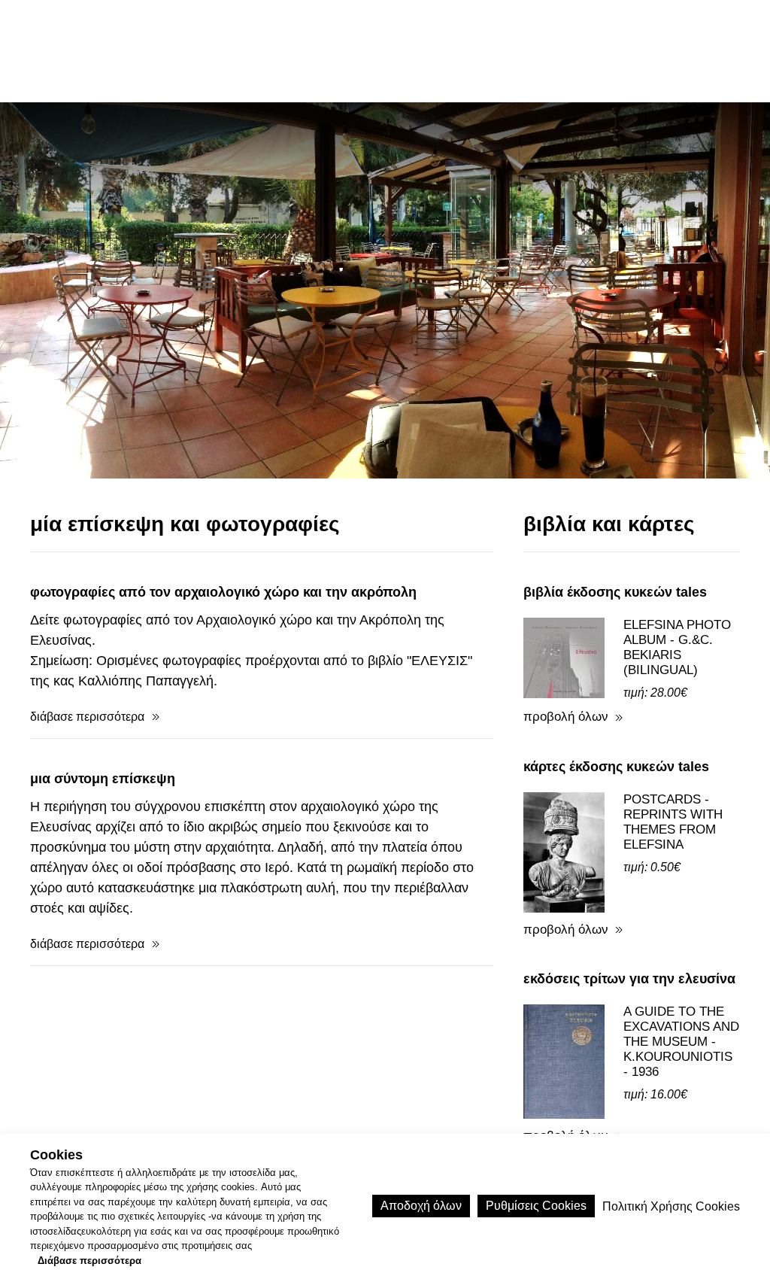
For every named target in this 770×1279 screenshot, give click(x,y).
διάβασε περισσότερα (87, 716)
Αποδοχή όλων (421, 1205)
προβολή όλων (565, 716)
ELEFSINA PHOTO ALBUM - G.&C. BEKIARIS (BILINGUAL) (677, 647)
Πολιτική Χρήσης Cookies (671, 1206)
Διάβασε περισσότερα (89, 1260)
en (624, 50)
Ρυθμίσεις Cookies (536, 1205)
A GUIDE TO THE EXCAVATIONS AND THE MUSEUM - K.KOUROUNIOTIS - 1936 (681, 1041)
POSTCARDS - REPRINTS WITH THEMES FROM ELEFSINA (673, 822)
